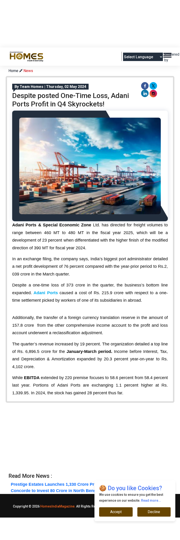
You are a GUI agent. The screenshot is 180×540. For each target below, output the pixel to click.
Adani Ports (47, 292)
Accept (116, 512)
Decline (154, 512)
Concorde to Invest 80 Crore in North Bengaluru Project (66, 490)
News (28, 71)
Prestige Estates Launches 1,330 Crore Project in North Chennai (75, 484)
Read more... (151, 500)
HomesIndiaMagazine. (57, 506)
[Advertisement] (93, 35)
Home (13, 71)
